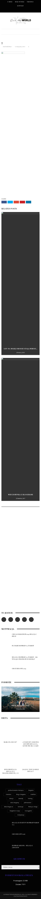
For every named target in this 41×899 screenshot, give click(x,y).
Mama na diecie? (10, 742)
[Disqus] (20, 534)
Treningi (30, 1)
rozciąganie (28, 811)
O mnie (9, 1)
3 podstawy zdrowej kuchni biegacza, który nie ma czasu (31, 744)
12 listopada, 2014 (20, 46)
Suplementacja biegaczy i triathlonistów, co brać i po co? (10, 772)
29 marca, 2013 (20, 352)
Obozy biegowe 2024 (19, 668)
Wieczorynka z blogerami (20, 495)
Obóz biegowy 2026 (20, 705)
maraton (8, 794)
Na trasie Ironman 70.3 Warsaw (23, 646)
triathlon (33, 794)
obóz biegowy (14, 802)
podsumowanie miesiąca (15, 790)
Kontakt (20, 5)
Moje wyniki (19, 1)
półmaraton (27, 802)
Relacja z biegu (32, 807)
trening (30, 798)
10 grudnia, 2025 (20, 709)
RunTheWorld (7, 46)
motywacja (20, 815)
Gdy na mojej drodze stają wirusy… (20, 349)
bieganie (31, 790)
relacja (11, 798)
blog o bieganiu (21, 794)
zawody (20, 798)
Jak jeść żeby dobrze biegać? (30, 770)
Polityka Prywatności (20, 896)
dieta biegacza (8, 807)
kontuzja (20, 807)
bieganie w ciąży (15, 811)
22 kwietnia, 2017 (20, 498)
